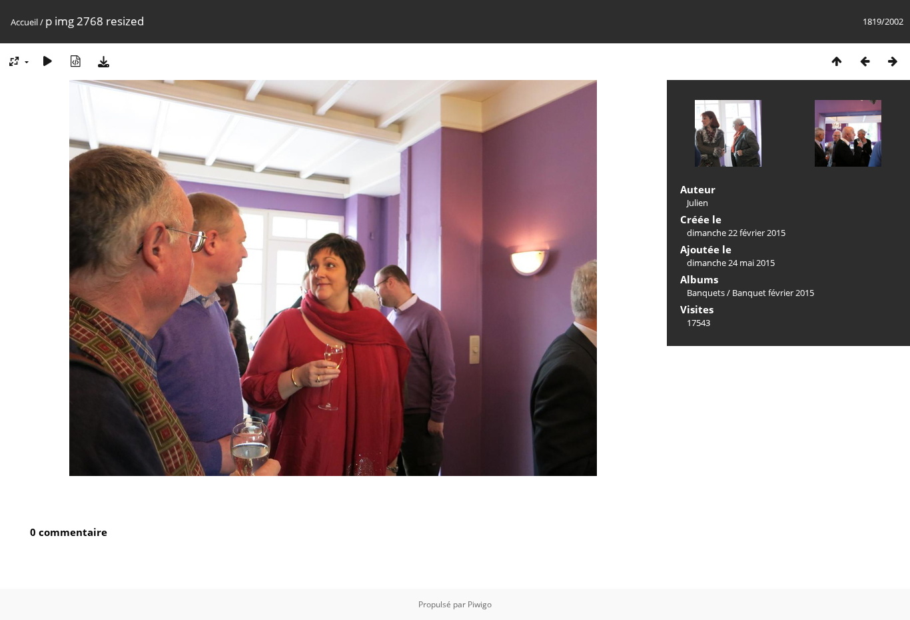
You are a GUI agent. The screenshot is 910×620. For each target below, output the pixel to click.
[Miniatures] (837, 61)
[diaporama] (47, 61)
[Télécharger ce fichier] (103, 61)
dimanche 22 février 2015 (736, 233)
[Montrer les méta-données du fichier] (75, 61)
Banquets (706, 293)
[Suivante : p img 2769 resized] (893, 61)
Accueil (24, 22)
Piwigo (480, 604)
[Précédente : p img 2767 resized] (865, 61)
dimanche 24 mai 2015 (731, 263)
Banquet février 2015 (773, 293)
